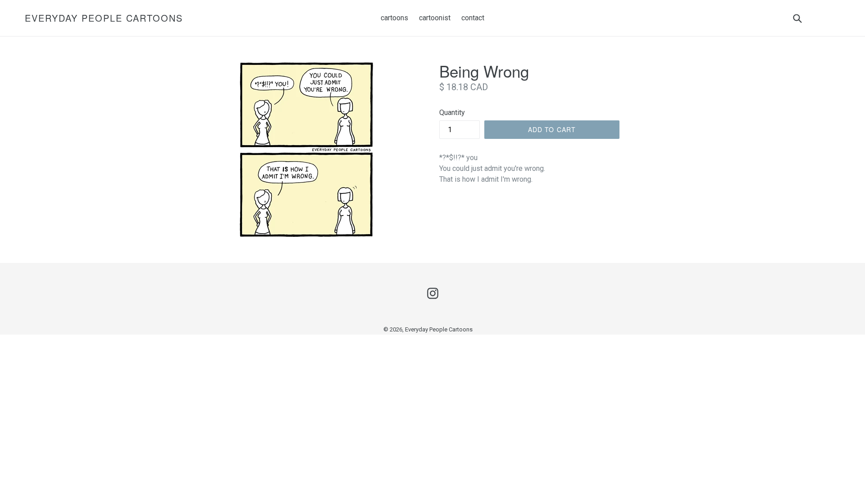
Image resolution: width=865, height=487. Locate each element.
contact (472, 18)
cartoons (394, 18)
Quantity (452, 112)
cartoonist (435, 18)
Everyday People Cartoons (104, 18)
